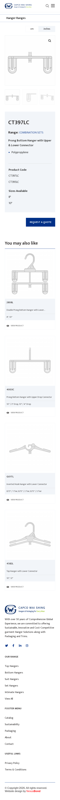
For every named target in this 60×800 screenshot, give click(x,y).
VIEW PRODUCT (17, 325)
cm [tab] (32, 29)
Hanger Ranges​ (16, 18)
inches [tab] (47, 29)
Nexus (33, 791)
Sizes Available (18, 191)
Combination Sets (31, 132)
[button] (52, 6)
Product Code (18, 170)
